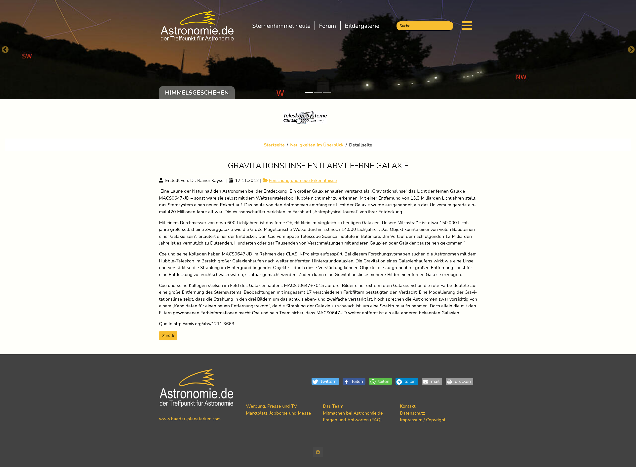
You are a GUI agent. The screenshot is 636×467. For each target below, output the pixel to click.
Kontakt (407, 406)
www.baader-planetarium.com (190, 419)
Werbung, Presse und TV (271, 406)
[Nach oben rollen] (624, 455)
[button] (327, 381)
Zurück (168, 335)
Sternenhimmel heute (281, 26)
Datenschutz (412, 413)
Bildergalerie (362, 26)
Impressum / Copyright (422, 420)
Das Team (333, 406)
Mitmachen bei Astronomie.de (353, 413)
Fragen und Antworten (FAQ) (352, 420)
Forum (327, 26)
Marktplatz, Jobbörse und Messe (278, 413)
